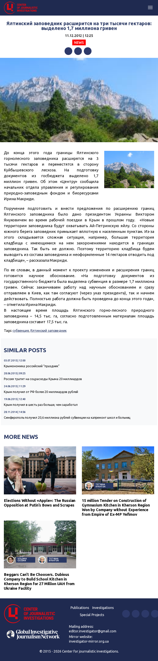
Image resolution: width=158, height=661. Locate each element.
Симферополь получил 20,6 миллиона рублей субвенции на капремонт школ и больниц (67, 417)
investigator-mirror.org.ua (89, 641)
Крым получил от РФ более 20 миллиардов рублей (41, 392)
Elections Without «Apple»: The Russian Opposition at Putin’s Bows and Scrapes (39, 502)
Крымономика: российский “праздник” (32, 366)
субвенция (21, 330)
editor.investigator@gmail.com (92, 631)
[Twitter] (78, 51)
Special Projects (92, 615)
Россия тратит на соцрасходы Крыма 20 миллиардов (43, 379)
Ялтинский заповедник (48, 330)
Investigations (103, 608)
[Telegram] (88, 51)
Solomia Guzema (22, 559)
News (79, 42)
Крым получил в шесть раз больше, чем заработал (41, 404)
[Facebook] (68, 51)
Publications (79, 608)
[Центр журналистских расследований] (22, 8)
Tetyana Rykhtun (100, 485)
